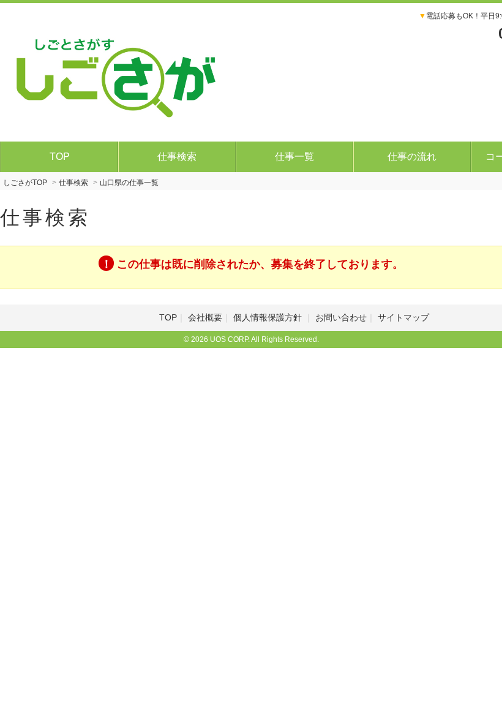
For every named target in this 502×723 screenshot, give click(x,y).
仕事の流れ (412, 156)
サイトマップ (403, 317)
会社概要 (205, 317)
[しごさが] (116, 70)
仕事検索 (177, 156)
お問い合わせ (341, 317)
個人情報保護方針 (268, 317)
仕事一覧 (294, 156)
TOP (60, 156)
